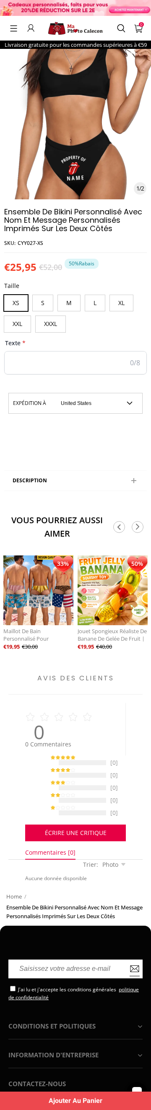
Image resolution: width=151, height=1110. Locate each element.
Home (14, 905)
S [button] (42, 303)
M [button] (69, 303)
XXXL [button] (50, 324)
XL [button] (121, 303)
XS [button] (16, 303)
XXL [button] (17, 324)
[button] (13, 28)
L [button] (95, 303)
